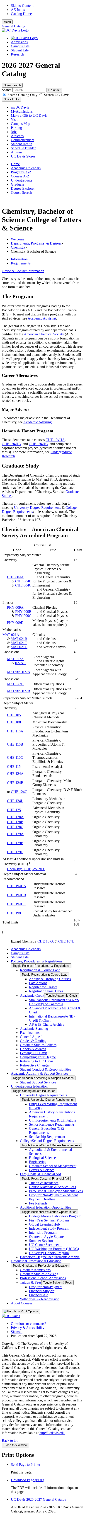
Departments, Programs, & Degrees (36, 243)
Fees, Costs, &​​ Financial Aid (40, 1174)
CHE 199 (14, 913)
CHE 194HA (55, 440)
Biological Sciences (43, 1158)
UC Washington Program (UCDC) (54, 1249)
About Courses (21, 1303)
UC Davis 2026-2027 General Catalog (38, 1499)
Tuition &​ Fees (30, 1282)
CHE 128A (15, 817)
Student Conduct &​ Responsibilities (45, 1069)
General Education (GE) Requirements (46, 1130)
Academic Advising (42, 318)
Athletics (17, 136)
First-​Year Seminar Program (49, 1220)
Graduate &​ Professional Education (36, 1261)
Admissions (19, 42)
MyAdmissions (22, 111)
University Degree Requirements (37, 507)
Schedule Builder (23, 148)
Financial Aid (38, 1295)
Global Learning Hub (44, 1224)
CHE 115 (14, 766)
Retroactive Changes (35, 1065)
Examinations (29, 1033)
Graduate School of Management (52, 1166)
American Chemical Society (44, 334)
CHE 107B (66, 941)
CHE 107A (45, 941)
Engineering (37, 1162)
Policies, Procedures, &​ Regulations (36, 961)
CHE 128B (15, 822)
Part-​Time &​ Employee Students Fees (56, 1191)
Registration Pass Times (46, 991)
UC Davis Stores (23, 156)
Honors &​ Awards (33, 1049)
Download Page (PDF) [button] (27, 1480)
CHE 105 (14, 715)
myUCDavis (20, 107)
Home (15, 164)
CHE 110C (15, 757)
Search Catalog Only (22, 95)
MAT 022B (15, 684)
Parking (16, 128)
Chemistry (18, 247)
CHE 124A (15, 773)
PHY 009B (23, 611)
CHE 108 (14, 722)
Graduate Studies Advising (39, 1274)
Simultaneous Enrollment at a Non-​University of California (54, 1002)
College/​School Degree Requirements (47, 1141)
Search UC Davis (56, 95)
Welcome (17, 239)
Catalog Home (21, 14)
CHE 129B (15, 843)
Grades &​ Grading (33, 1041)
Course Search (21, 192)
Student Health (21, 144)
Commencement (22, 140)
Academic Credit (32, 995)
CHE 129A (15, 834)
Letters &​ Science (41, 1170)
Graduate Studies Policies (38, 1045)
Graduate (17, 184)
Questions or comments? (28, 1324)
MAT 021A (10, 635)
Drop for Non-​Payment (45, 1287)
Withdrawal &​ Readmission (39, 1299)
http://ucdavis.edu (52, 1433)
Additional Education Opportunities (45, 1207)
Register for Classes (43, 987)
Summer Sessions (41, 1241)
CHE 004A (15, 577)
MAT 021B (19, 639)
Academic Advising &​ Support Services (39, 1073)
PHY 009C (23, 616)
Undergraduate (21, 180)
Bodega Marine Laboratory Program (55, 1216)
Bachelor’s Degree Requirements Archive (50, 1257)
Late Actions (38, 983)
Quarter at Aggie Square (46, 1236)
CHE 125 (14, 810)
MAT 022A (15, 659)
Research (17, 54)
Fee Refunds (38, 1203)
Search (7, 90)
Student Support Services (38, 1082)
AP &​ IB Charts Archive (46, 1024)
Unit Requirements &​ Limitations (53, 1120)
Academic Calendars (26, 168)
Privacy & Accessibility (27, 1328)
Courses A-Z (20, 176)
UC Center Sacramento (45, 1245)
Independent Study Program (49, 1228)
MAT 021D (19, 647)
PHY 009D (15, 623)
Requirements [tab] (21, 263)
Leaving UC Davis (33, 1053)
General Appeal (31, 1037)
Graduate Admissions (35, 1270)
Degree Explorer (23, 188)
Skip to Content (22, 5)
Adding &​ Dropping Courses (50, 979)
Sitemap (16, 1332)
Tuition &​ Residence (43, 1183)
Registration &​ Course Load (40, 970)
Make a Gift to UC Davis (29, 115)
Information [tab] (19, 259)
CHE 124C (19, 792)
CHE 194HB (11, 444)
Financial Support (41, 1291)
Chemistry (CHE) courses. (26, 869)
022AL (20, 663)
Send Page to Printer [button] (25, 1464)
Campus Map (20, 124)
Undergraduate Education (29, 1086)
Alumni (16, 152)
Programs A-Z (21, 172)
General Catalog (13, 26)
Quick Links (11, 99)
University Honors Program (49, 1253)
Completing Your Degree (38, 1057)
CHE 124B (15, 783)
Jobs (14, 132)
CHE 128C (15, 827)
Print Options (29, 1311)
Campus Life (20, 46)
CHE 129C (15, 852)
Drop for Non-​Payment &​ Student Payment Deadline (53, 1197)
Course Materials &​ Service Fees (52, 1187)
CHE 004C (23, 585)
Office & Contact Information (23, 271)
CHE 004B (23, 581)
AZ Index (18, 10)
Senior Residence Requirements (52, 1124)
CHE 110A (15, 731)
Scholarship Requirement (47, 1137)
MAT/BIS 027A (18, 672)
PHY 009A (15, 607)
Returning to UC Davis (36, 1061)
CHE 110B (15, 744)
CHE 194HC (38, 444)
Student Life (20, 50)
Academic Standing (34, 1028)
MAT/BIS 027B (18, 691)
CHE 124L (15, 801)
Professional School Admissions (43, 1278)
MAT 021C (19, 643)
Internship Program (42, 1232)
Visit (14, 119)
